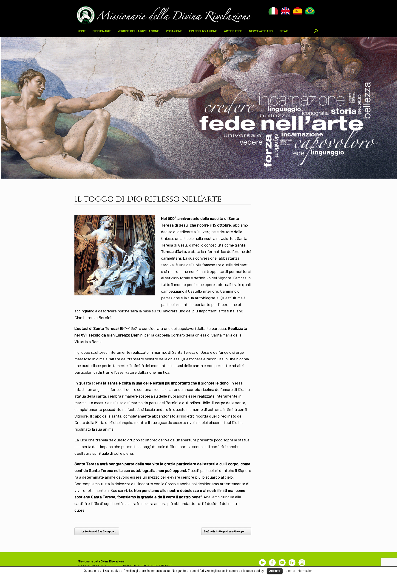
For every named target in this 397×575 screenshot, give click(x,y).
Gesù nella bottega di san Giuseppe (226, 531)
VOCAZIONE (174, 31)
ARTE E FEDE (233, 31)
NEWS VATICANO (261, 31)
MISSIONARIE (102, 31)
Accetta (274, 570)
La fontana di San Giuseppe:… (96, 531)
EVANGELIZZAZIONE (203, 31)
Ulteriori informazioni (299, 570)
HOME (82, 31)
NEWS (284, 31)
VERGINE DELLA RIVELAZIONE (138, 31)
